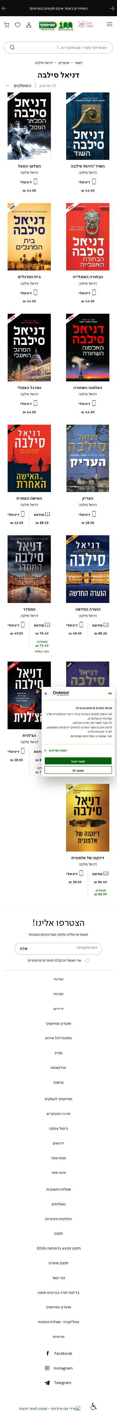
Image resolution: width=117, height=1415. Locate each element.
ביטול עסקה (58, 1128)
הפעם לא (78, 770)
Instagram (63, 1368)
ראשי (78, 63)
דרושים (58, 1143)
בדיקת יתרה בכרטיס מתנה (58, 1292)
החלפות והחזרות (58, 1218)
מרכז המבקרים (58, 1113)
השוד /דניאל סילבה (88, 166)
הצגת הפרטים (58, 750)
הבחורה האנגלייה (88, 277)
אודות (58, 979)
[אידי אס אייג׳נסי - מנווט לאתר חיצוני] (49, 1408)
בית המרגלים (29, 277)
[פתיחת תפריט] (109, 26)
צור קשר (58, 1277)
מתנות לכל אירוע (58, 1037)
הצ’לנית (29, 735)
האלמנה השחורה (87, 388)
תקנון (58, 1233)
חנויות (58, 993)
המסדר (29, 609)
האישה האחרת (29, 498)
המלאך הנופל (29, 166)
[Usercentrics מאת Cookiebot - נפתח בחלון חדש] (68, 693)
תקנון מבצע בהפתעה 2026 (59, 1248)
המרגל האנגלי (29, 388)
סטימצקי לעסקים (58, 1098)
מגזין (58, 1052)
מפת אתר (58, 1157)
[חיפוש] (12, 47)
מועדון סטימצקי (58, 1023)
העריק (87, 498)
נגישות (58, 1082)
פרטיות (58, 1336)
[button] (28, 25)
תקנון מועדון (58, 1262)
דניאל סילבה (88, 172)
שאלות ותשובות (58, 1189)
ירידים (59, 1008)
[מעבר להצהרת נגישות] (93, 1408)
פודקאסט (58, 1067)
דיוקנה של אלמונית (88, 858)
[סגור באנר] (45, 693)
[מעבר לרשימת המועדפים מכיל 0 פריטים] (17, 25)
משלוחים (59, 1204)
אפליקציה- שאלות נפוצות (58, 1321)
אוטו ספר (58, 1172)
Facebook (63, 1353)
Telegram (62, 1382)
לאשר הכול (78, 761)
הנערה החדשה (88, 609)
